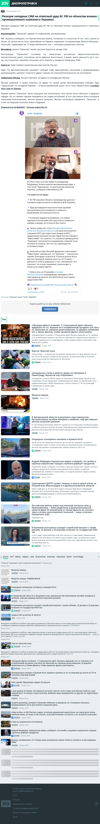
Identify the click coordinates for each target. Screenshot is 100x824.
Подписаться (50, 309)
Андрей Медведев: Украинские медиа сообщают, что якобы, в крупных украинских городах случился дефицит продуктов (64, 462)
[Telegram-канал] (85, 3)
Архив (15, 817)
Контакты (16, 800)
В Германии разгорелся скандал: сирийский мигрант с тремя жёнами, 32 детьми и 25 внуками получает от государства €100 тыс (64, 529)
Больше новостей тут (37, 107)
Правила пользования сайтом (25, 813)
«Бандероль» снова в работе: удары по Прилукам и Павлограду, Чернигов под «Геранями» (59, 374)
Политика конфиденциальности (25, 808)
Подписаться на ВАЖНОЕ (13, 107)
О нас (15, 795)
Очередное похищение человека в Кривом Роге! (57, 439)
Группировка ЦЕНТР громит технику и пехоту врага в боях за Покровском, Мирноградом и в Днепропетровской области (64, 484)
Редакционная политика (22, 804)
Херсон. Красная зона (43, 351)
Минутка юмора (40, 395)
